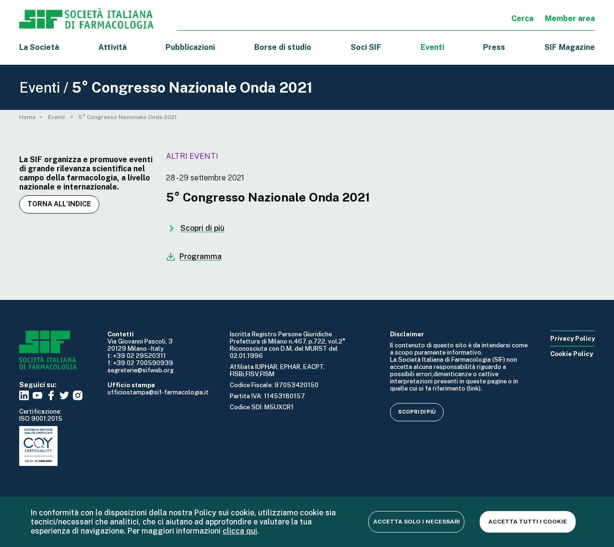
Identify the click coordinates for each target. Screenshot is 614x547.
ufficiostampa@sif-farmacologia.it (158, 392)
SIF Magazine (569, 47)
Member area (570, 18)
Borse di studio (282, 47)
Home (27, 117)
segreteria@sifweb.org (140, 370)
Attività (112, 47)
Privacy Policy (572, 338)
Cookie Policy (571, 353)
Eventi (432, 47)
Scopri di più (417, 412)
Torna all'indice (59, 204)
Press (494, 47)
